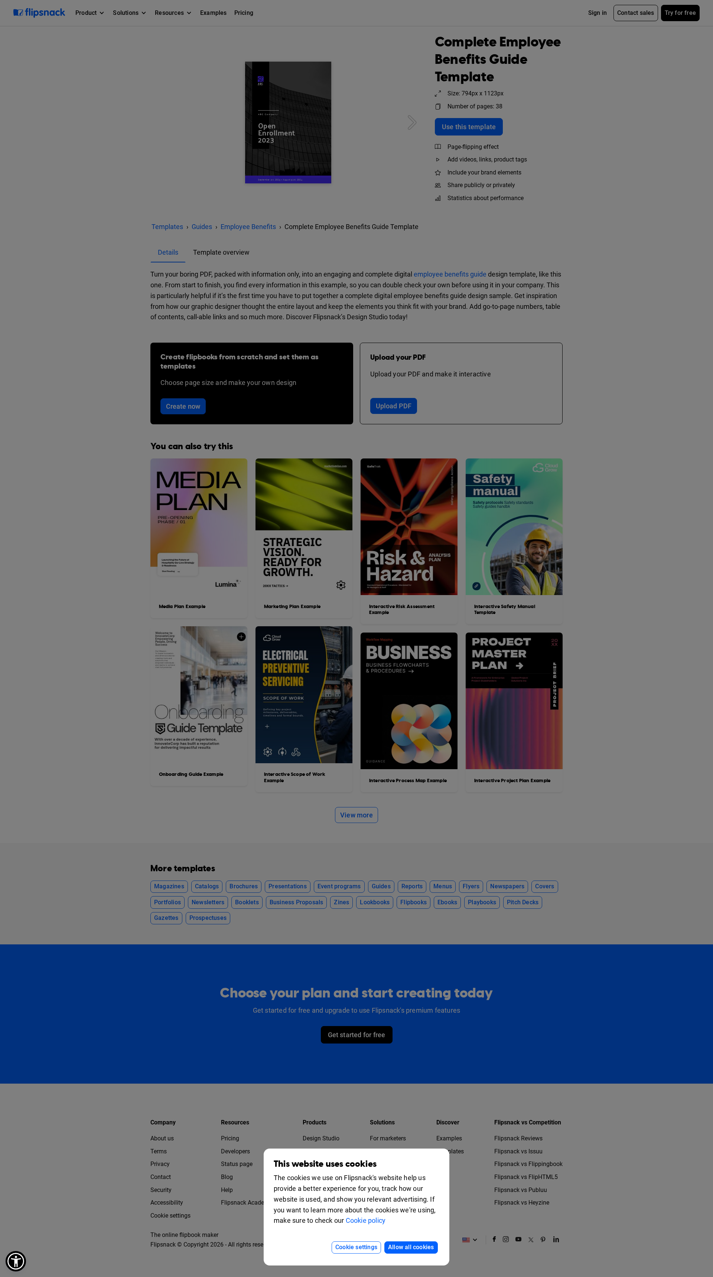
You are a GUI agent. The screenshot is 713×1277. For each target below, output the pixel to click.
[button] (15, 1261)
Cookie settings (356, 1247)
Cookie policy (366, 1220)
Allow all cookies (411, 1247)
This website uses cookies (325, 1164)
